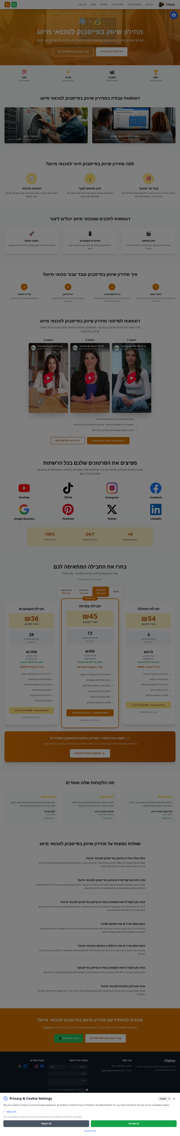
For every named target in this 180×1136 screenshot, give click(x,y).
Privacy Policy (90, 1131)
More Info (11, 1112)
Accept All (134, 1123)
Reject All (46, 1123)
